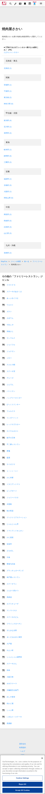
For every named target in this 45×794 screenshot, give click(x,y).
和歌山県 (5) (8, 198)
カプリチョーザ (12, 604)
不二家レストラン (13, 444)
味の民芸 (10, 511)
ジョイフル (11, 345)
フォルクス (11, 411)
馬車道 (9, 597)
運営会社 (22, 744)
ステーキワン (12, 584)
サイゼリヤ (11, 464)
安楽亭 (9, 544)
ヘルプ (22, 751)
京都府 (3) (8, 185)
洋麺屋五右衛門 (12, 690)
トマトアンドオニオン (15, 531)
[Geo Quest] (34, 3)
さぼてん (10, 318)
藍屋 (8, 457)
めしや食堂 (11, 697)
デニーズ (10, 378)
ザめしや (10, 325)
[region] (22, 774)
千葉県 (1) (8, 91)
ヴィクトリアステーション (17, 517)
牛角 (8, 557)
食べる (26, 261)
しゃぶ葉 (10, 710)
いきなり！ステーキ (14, 717)
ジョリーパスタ (12, 497)
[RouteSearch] (15, 3)
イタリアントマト (13, 484)
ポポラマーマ (12, 683)
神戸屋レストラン (13, 577)
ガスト (9, 311)
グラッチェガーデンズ (15, 570)
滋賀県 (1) (8, 179)
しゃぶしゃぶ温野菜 (14, 657)
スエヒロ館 (11, 364)
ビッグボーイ (12, 491)
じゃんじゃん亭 (12, 524)
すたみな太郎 (12, 630)
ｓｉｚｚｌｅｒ (12, 471)
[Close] (42, 758)
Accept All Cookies (22, 790)
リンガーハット (12, 418)
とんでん (10, 384)
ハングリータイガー (14, 398)
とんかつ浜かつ (12, 590)
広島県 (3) (8, 227)
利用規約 (22, 747)
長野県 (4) (8, 133)
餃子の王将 (11, 438)
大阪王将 (10, 677)
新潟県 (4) (8, 120)
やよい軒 (10, 650)
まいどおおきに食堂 (14, 637)
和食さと (10, 331)
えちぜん (10, 550)
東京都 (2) (8, 97)
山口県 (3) (8, 233)
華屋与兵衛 (11, 564)
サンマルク (11, 338)
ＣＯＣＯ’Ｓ (11, 285)
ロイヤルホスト (12, 431)
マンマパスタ (12, 610)
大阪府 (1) (8, 191)
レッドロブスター (13, 424)
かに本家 (10, 477)
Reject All (22, 784)
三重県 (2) (8, 162)
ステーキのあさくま (14, 291)
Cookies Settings (22, 778)
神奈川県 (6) (8, 104)
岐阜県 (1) (8, 150)
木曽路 (9, 504)
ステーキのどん (12, 617)
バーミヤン (11, 391)
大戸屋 (9, 644)
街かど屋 (10, 703)
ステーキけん (12, 663)
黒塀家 (9, 723)
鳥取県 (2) (8, 214)
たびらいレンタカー (11, 52)
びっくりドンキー (13, 404)
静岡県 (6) (8, 156)
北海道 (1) (8, 68)
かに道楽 (10, 537)
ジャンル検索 (16, 261)
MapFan (4, 261)
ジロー (9, 358)
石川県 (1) (8, 127)
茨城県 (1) (8, 85)
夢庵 (8, 451)
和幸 (8, 670)
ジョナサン (11, 351)
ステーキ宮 (11, 371)
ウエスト (10, 305)
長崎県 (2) (8, 253)
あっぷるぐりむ (12, 298)
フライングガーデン (14, 624)
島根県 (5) (8, 221)
